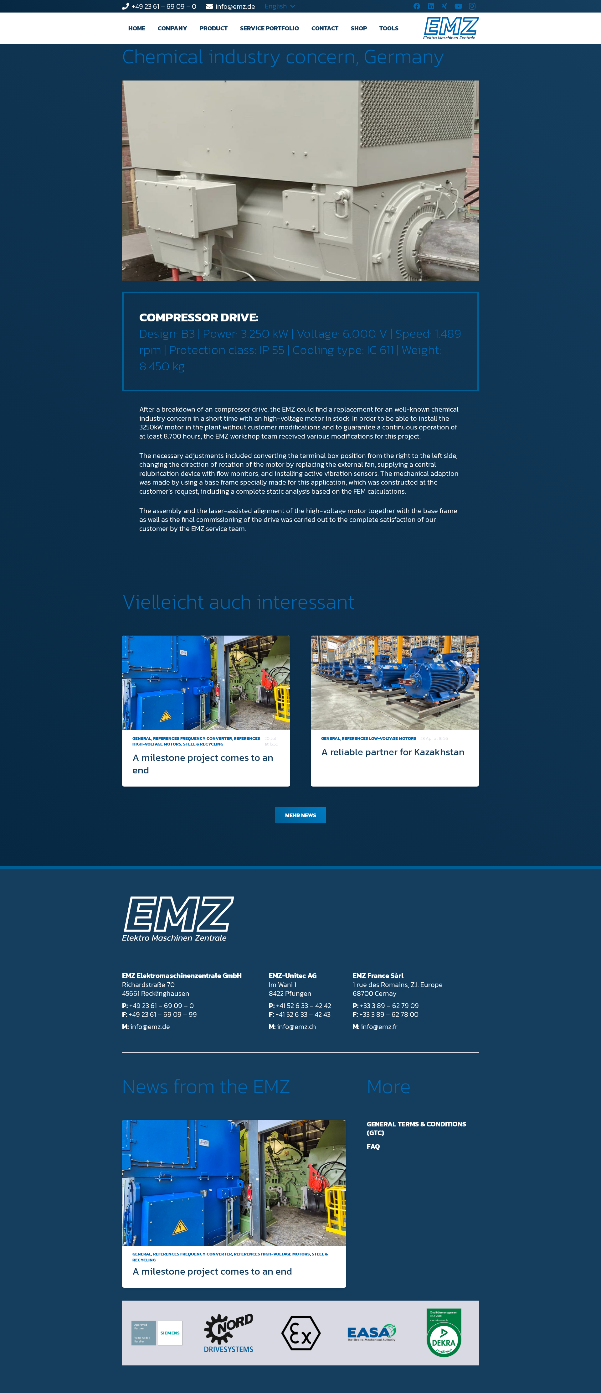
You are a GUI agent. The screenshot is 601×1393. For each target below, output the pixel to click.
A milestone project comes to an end (202, 763)
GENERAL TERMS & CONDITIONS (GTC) (416, 1128)
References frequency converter (192, 738)
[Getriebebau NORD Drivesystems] (228, 1333)
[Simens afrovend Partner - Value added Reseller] (156, 1333)
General (141, 738)
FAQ (373, 1146)
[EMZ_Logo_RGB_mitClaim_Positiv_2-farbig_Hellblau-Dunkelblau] (451, 28)
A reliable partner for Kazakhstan (393, 752)
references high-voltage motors (272, 1254)
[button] (192, 28)
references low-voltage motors (379, 738)
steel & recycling (203, 744)
